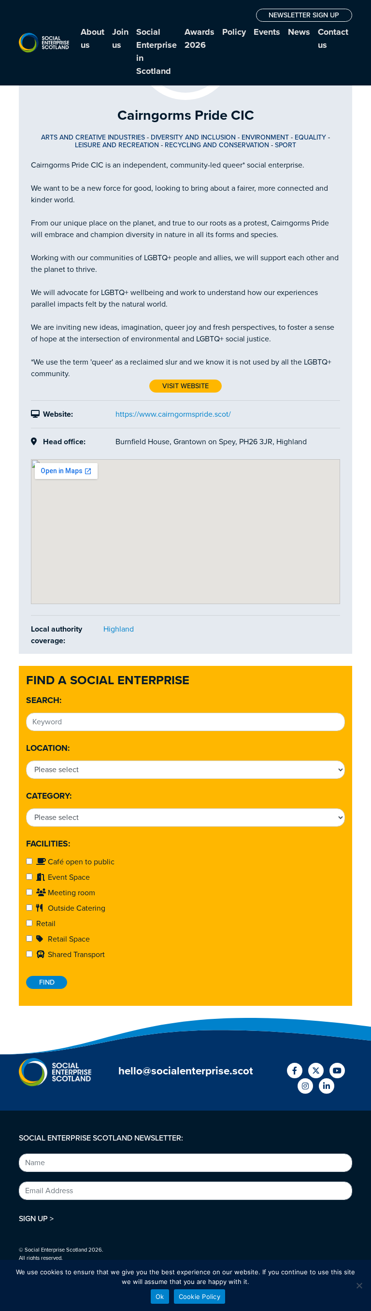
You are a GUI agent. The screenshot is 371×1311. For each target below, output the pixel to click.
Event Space (68, 877)
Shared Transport (75, 954)
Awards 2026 (199, 38)
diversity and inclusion (193, 137)
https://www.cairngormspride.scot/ (173, 414)
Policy (234, 32)
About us (92, 38)
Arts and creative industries (93, 137)
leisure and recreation (117, 145)
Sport (285, 145)
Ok (160, 1296)
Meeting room (70, 893)
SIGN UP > (36, 1219)
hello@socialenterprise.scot (185, 1070)
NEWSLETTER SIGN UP (304, 15)
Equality (310, 137)
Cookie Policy (199, 1296)
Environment (265, 137)
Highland (118, 629)
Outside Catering (75, 908)
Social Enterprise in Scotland (156, 51)
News (299, 32)
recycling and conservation (217, 145)
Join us (120, 38)
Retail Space (68, 939)
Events (267, 32)
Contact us (333, 38)
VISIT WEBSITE (185, 386)
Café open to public (80, 862)
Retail (44, 924)
